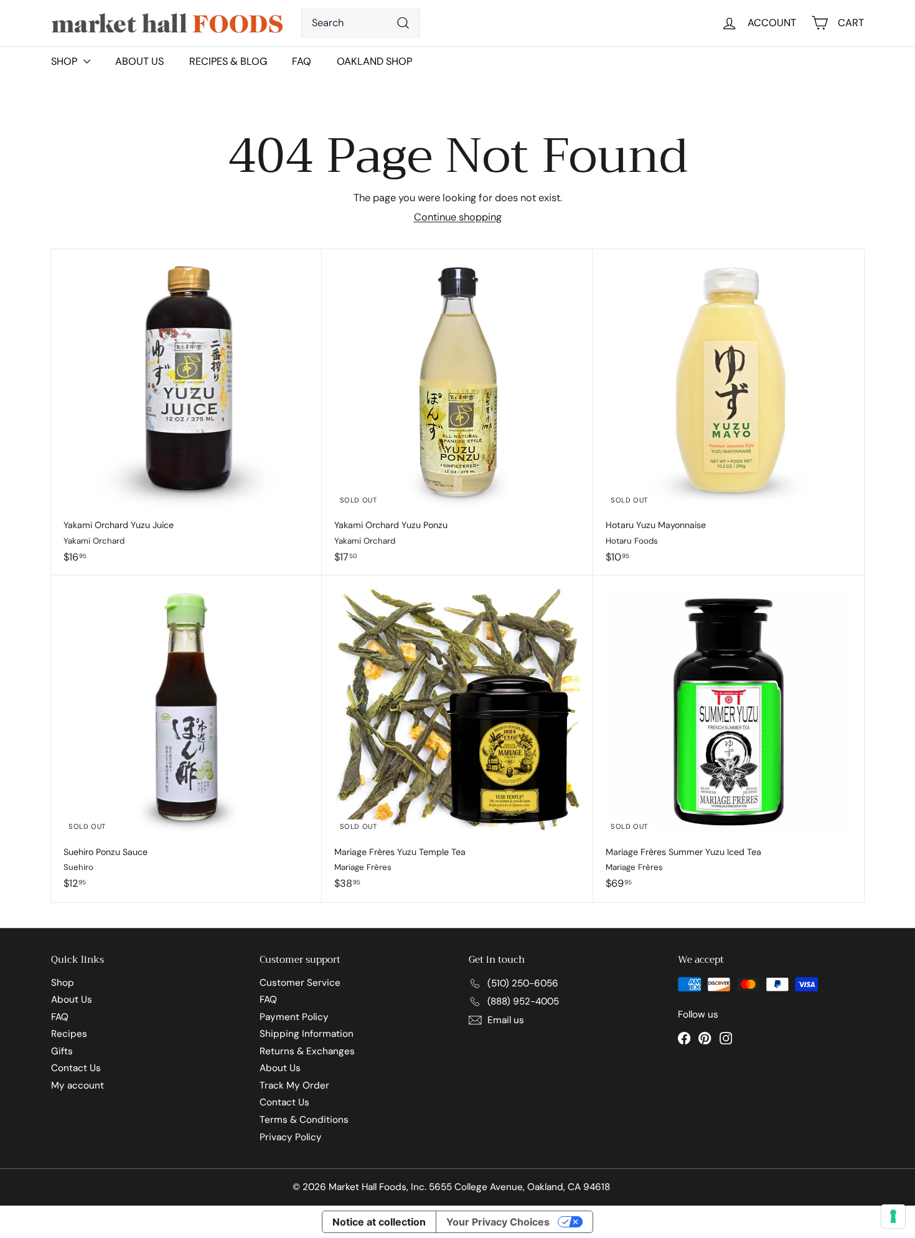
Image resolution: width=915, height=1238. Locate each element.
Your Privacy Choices (498, 1222)
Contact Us (76, 1068)
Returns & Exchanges (307, 1051)
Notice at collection (379, 1222)
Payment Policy (294, 1017)
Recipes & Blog (228, 61)
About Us (139, 61)
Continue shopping (458, 217)
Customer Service (300, 982)
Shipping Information (307, 1033)
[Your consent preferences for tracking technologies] (893, 1216)
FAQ (301, 61)
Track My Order (294, 1085)
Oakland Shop (374, 61)
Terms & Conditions (304, 1119)
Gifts (62, 1051)
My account (77, 1085)
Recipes (69, 1033)
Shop (62, 982)
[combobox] (360, 23)
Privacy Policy (291, 1137)
